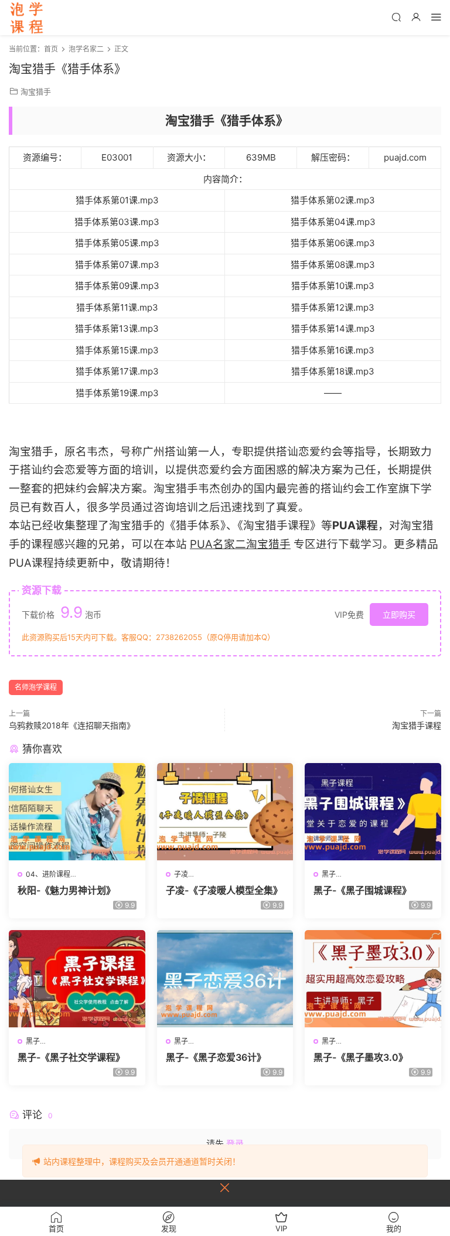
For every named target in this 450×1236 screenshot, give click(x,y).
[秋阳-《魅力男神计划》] (77, 811)
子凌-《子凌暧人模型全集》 (224, 890)
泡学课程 (26, 17)
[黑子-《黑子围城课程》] (373, 811)
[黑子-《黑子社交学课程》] (77, 978)
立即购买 (399, 614)
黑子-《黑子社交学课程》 (71, 1057)
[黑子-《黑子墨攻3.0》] (373, 978)
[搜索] (396, 16)
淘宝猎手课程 (416, 725)
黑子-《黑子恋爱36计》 (216, 1057)
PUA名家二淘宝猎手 (240, 544)
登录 (235, 1143)
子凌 (181, 874)
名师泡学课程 (36, 687)
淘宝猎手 (36, 91)
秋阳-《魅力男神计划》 (66, 890)
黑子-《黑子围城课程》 (362, 890)
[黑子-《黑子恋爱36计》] (225, 978)
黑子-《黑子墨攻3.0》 (360, 1057)
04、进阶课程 (48, 874)
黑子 (329, 874)
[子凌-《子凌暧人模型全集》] (225, 811)
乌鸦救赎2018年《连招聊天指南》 (72, 725)
